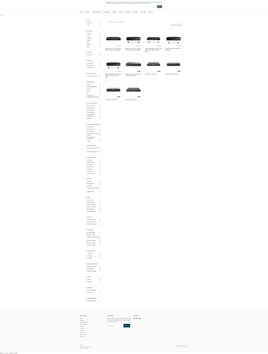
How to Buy (143, 12)
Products (87, 12)
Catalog (121, 12)
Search (81, 345)
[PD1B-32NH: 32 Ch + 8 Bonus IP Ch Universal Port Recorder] (113, 38)
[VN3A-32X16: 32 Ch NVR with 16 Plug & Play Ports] (133, 64)
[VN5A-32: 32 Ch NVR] (133, 89)
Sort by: (176, 25)
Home (81, 12)
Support (115, 12)
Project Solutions (96, 12)
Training (150, 12)
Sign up (127, 325)
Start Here (127, 12)
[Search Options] (180, 22)
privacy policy (146, 3)
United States (181, 346)
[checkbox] (93, 23)
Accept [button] (159, 6)
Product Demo (106, 12)
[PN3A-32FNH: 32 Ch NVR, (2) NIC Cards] (173, 38)
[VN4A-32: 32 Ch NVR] (153, 64)
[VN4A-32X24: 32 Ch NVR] (173, 64)
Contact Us (135, 12)
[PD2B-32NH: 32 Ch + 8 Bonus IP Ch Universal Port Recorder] (133, 38)
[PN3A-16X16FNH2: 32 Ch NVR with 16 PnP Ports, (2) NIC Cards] (153, 38)
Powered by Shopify (84, 348)
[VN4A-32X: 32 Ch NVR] (113, 89)
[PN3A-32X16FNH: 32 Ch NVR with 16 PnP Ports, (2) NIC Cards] (113, 64)
